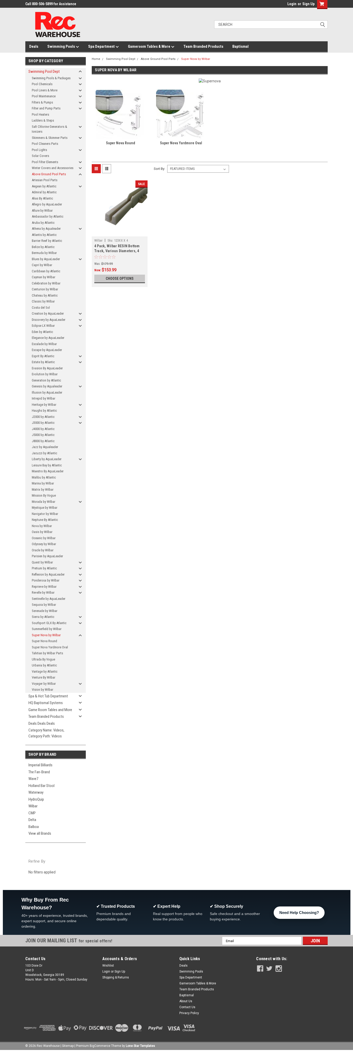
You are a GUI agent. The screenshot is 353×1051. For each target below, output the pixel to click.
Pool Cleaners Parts (45, 144)
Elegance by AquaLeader (48, 338)
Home (96, 59)
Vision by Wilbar (42, 689)
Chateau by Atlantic (45, 295)
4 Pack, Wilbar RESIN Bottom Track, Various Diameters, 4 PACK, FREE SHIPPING (117, 251)
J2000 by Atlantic (43, 417)
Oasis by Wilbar (42, 532)
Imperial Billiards (40, 765)
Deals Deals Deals (41, 723)
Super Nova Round (44, 641)
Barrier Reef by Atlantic (47, 241)
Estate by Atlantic (43, 362)
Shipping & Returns (115, 977)
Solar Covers (40, 156)
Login (291, 4)
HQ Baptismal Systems (45, 702)
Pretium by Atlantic (44, 568)
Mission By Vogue (44, 495)
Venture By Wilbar (43, 677)
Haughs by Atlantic (44, 410)
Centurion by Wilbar (45, 289)
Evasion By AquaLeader (47, 368)
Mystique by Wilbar (44, 507)
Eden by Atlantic (42, 332)
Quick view (119, 232)
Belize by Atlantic (43, 247)
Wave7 (33, 778)
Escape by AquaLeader (47, 350)
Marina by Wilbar (43, 483)
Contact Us (187, 1007)
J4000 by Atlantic (43, 429)
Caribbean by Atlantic (46, 271)
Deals (33, 46)
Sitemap (68, 1046)
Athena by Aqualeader (46, 228)
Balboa (33, 826)
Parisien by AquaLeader (47, 556)
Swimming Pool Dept (44, 71)
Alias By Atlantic (42, 198)
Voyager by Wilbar (44, 684)
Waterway (35, 792)
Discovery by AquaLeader (48, 320)
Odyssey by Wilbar (44, 544)
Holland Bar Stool (41, 785)
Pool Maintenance (44, 96)
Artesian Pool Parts (44, 180)
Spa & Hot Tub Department (48, 696)
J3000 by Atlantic (43, 423)
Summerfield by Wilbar (47, 629)
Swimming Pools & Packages (51, 78)
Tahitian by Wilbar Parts (47, 653)
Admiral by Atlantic (44, 192)
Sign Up (308, 4)
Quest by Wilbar (42, 562)
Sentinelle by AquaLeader (48, 599)
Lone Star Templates (140, 1046)
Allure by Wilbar (42, 210)
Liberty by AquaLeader (47, 459)
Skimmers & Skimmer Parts (49, 138)
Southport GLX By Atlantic (49, 623)
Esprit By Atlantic (43, 356)
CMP (32, 813)
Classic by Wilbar (43, 301)
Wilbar (32, 806)
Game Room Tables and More (50, 709)
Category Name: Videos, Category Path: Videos (46, 733)
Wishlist (108, 965)
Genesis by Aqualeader (47, 386)
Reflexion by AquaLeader (48, 574)
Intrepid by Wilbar (43, 398)
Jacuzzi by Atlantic (44, 453)
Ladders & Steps (43, 120)
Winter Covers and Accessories (52, 168)
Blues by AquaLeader (46, 259)
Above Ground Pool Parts (49, 174)
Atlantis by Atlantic (44, 235)
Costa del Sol (41, 307)
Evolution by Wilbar (45, 374)
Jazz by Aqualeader (45, 447)
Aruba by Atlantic (43, 223)
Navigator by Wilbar (45, 514)
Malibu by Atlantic (44, 477)
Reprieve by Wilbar (44, 586)
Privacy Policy (189, 1013)
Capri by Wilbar (42, 265)
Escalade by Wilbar (44, 344)
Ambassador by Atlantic (47, 216)
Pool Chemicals (42, 84)
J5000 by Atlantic (43, 435)
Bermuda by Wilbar (44, 253)
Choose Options (120, 278)
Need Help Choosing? (299, 912)
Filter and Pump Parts (46, 108)
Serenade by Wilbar (44, 611)
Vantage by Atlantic (44, 671)
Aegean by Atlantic (44, 186)
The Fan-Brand (39, 772)
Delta (32, 819)
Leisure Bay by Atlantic (47, 465)
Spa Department (102, 46)
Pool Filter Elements (45, 162)
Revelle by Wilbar (43, 592)
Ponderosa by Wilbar (45, 580)
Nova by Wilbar (42, 526)
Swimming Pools (61, 46)
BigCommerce (100, 1046)
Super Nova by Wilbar (46, 635)
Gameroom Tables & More (149, 46)
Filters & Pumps (42, 102)
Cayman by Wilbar (43, 277)
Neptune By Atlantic (45, 520)
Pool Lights (39, 150)
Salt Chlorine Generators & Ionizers (49, 129)
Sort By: (159, 169)
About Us (185, 1001)
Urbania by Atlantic (44, 665)
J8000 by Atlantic (43, 441)
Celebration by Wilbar (46, 283)
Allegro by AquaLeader (47, 204)
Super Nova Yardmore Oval (50, 647)
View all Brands (39, 833)
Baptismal (240, 46)
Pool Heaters (40, 114)
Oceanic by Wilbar (44, 538)
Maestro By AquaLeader (48, 471)
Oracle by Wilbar (42, 550)
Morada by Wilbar (43, 502)
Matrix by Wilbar (42, 489)
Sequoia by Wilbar (44, 605)
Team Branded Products (203, 46)
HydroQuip (36, 799)
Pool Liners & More (44, 90)
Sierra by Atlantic (43, 617)
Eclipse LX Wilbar (43, 326)
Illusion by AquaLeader (47, 392)
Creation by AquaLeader (48, 313)
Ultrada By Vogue (43, 659)
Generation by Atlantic (46, 380)
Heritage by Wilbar (44, 405)
